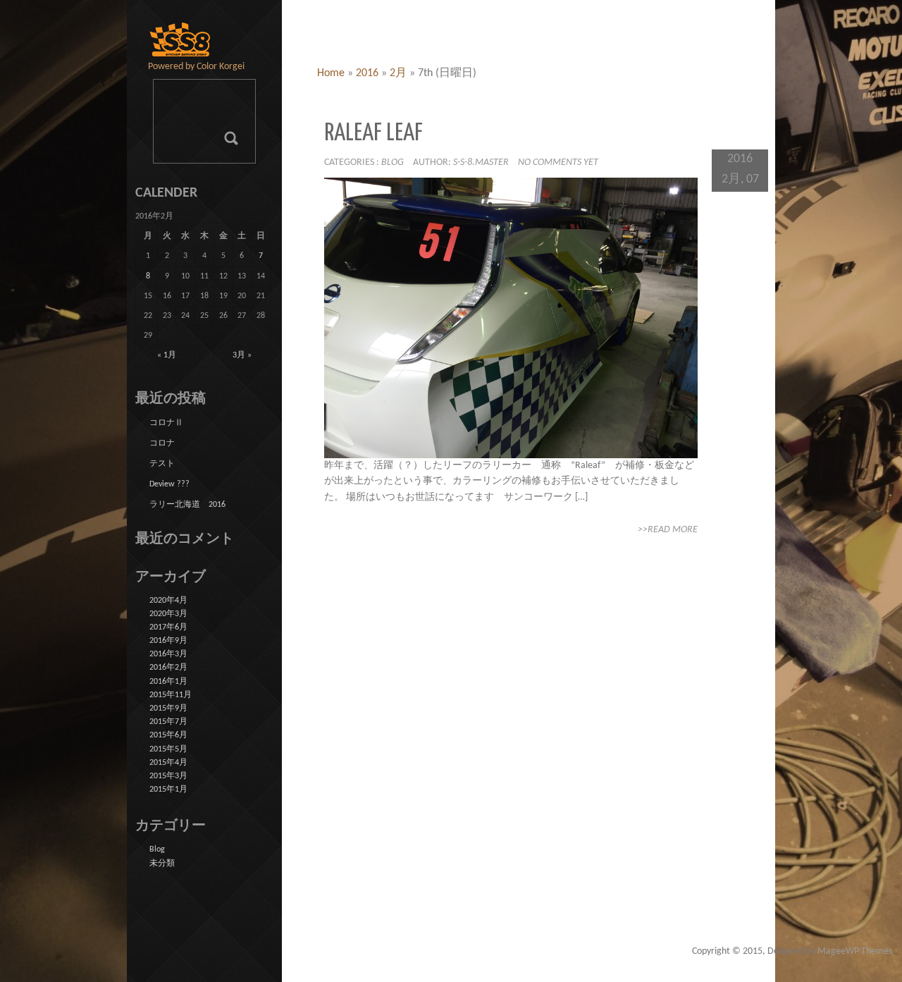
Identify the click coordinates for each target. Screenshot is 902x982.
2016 (367, 73)
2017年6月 (168, 627)
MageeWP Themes (854, 951)
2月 (398, 73)
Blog (392, 162)
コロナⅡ (166, 423)
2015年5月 (168, 749)
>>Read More (668, 529)
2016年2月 (168, 667)
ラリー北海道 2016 (187, 505)
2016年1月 (168, 681)
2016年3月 (168, 654)
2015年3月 (168, 776)
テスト (162, 464)
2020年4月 (168, 600)
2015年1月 (168, 789)
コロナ (162, 443)
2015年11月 (170, 695)
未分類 (162, 863)
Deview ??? (169, 484)
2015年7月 (168, 722)
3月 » (242, 355)
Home (331, 73)
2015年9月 (168, 708)
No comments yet (558, 162)
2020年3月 (168, 614)
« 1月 (166, 355)
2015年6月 (168, 735)
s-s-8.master (481, 162)
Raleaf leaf (373, 133)
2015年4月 (168, 763)
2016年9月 (168, 641)
